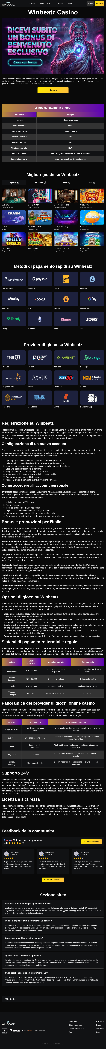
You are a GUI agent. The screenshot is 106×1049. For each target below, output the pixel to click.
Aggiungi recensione (91, 841)
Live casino (38, 183)
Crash (64, 183)
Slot (90, 183)
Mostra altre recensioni (53, 880)
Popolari (12, 183)
